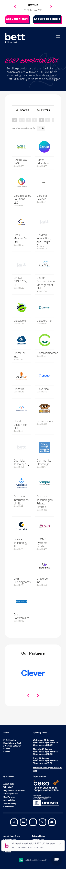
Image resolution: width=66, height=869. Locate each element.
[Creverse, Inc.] (44, 565)
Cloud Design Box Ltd (20, 425)
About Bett (8, 784)
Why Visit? (8, 787)
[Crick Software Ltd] (21, 601)
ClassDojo (20, 320)
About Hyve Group (11, 836)
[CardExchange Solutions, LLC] (21, 182)
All (15, 120)
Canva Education (43, 161)
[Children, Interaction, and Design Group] (44, 221)
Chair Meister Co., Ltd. (21, 238)
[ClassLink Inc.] (21, 340)
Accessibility (9, 800)
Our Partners (9, 797)
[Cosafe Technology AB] (21, 526)
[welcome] (15, 38)
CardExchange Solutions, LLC (22, 199)
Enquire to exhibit (47, 18)
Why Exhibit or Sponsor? (15, 790)
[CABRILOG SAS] (21, 146)
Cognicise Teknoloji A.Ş (21, 462)
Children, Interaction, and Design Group (44, 240)
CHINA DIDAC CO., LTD (20, 281)
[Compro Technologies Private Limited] (44, 483)
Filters (45, 110)
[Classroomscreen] (44, 340)
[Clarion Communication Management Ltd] (44, 264)
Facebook (33, 822)
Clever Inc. (43, 389)
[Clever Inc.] (44, 375)
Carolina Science (42, 197)
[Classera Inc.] (44, 307)
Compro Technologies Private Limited (45, 501)
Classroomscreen (47, 353)
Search (24, 110)
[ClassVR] (21, 375)
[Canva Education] (44, 146)
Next (51, 6)
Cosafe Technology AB (20, 543)
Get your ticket (17, 18)
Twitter (42, 822)
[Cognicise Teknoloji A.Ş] (21, 447)
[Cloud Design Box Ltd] (21, 408)
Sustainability (9, 803)
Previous (15, 6)
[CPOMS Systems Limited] (44, 526)
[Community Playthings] (44, 447)
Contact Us (8, 807)
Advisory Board (10, 794)
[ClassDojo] (21, 307)
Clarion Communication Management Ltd (46, 283)
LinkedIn (23, 822)
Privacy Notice (38, 836)
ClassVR (19, 389)
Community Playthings (44, 462)
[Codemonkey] (44, 408)
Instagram (14, 822)
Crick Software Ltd (21, 616)
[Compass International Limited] (21, 483)
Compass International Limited (21, 500)
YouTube (52, 822)
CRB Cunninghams (22, 580)
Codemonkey (45, 421)
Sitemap (7, 852)
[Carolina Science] (44, 182)
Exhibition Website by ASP (36, 860)
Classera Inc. (44, 320)
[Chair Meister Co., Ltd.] (21, 221)
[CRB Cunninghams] (21, 565)
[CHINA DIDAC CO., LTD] (21, 264)
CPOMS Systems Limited (42, 543)
